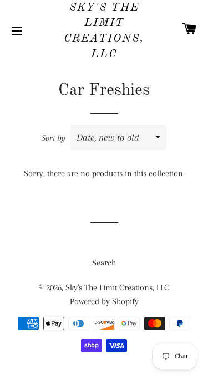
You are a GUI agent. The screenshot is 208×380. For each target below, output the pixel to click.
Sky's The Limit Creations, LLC (104, 31)
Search (104, 263)
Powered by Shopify (104, 301)
